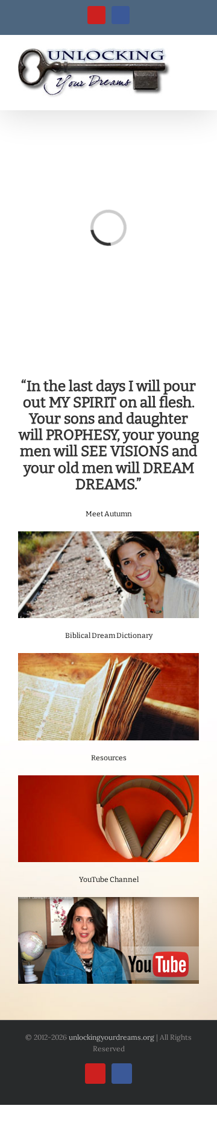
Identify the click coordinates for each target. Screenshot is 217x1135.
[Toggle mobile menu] (194, 54)
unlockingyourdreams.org (111, 1037)
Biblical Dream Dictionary (109, 635)
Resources (109, 758)
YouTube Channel (109, 879)
